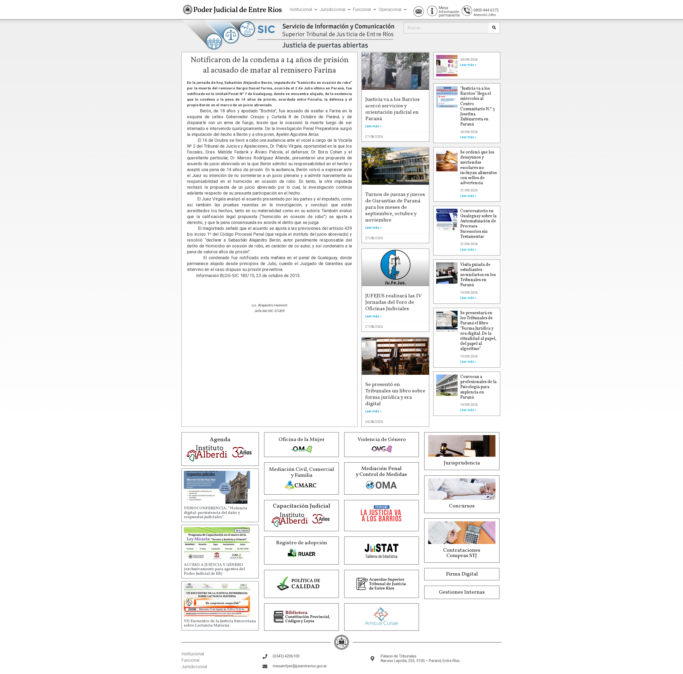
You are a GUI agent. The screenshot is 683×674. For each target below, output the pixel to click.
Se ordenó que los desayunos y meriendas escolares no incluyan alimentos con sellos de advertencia (478, 167)
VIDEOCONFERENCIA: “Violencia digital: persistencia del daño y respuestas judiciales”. (215, 513)
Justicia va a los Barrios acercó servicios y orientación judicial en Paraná (392, 109)
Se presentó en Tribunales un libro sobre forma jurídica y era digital (395, 394)
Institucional (300, 9)
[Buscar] (494, 27)
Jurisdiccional (332, 9)
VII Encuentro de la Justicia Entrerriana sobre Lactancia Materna (220, 623)
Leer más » (373, 126)
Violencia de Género (382, 439)
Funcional (362, 9)
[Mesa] (432, 11)
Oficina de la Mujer (302, 439)
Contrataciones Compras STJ (461, 553)
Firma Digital (462, 574)
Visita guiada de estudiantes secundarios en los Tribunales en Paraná (478, 275)
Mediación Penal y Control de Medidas (381, 471)
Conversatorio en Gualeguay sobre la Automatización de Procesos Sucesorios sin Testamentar (478, 224)
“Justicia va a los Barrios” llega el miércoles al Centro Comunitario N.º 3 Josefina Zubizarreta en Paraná (477, 106)
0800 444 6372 (486, 10)
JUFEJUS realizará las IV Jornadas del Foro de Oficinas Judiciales (393, 302)
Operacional (390, 9)
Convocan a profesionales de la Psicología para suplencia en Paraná (478, 387)
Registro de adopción (301, 543)
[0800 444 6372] (467, 10)
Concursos (462, 506)
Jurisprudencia (462, 463)
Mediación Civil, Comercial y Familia (301, 472)
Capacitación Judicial (301, 506)
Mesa (443, 8)
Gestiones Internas (462, 592)
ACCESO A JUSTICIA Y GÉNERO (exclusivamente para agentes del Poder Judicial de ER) (214, 569)
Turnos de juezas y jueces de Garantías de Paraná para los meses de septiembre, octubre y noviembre (395, 207)
